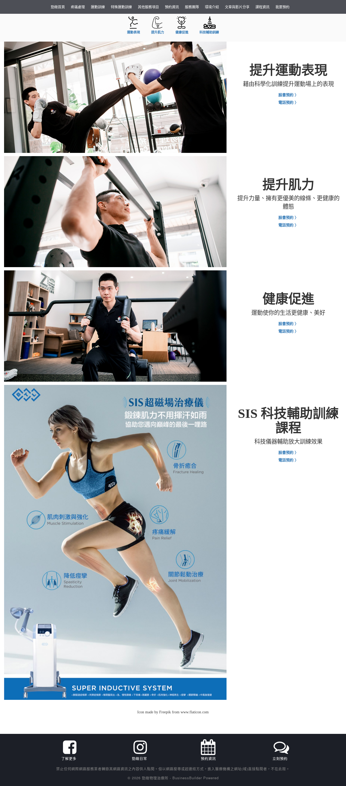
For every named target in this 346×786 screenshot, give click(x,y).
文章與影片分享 (237, 6)
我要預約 (282, 6)
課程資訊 (262, 6)
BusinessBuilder (187, 777)
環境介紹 (212, 6)
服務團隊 (192, 6)
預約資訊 (172, 6)
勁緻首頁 (58, 6)
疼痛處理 (78, 6)
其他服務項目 (148, 6)
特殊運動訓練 (121, 6)
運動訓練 (98, 6)
